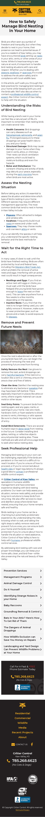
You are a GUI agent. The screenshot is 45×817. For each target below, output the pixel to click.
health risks (7, 469)
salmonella (26, 135)
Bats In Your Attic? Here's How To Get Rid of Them (22, 619)
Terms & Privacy (23, 810)
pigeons (5, 73)
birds (23, 56)
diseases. (13, 317)
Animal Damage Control (18, 583)
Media (22, 727)
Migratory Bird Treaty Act (27, 267)
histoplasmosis (13, 135)
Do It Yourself (12, 589)
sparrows (26, 73)
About (22, 737)
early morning (25, 174)
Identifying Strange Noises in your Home (21, 597)
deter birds (23, 429)
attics (24, 229)
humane (15, 540)
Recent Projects (22, 732)
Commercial (22, 718)
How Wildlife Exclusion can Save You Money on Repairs (20, 638)
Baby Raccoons (13, 605)
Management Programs (18, 577)
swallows (14, 73)
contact (20, 472)
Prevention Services (15, 570)
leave (20, 291)
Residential (22, 713)
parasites (33, 388)
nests (39, 56)
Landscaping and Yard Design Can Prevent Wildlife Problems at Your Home (22, 649)
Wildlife (23, 722)
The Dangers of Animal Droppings (17, 629)
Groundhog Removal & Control (22, 611)
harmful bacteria (15, 375)
